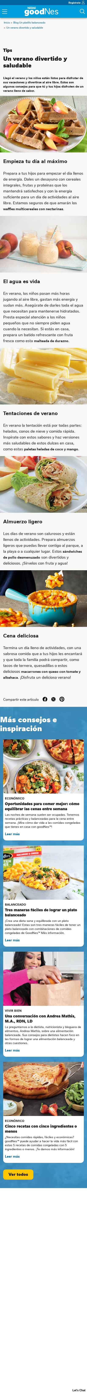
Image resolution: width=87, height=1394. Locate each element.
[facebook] (45, 699)
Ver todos (18, 1174)
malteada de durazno (51, 340)
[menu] (4, 12)
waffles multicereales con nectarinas (33, 208)
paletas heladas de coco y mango (51, 449)
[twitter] (53, 699)
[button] (61, 699)
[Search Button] (82, 11)
